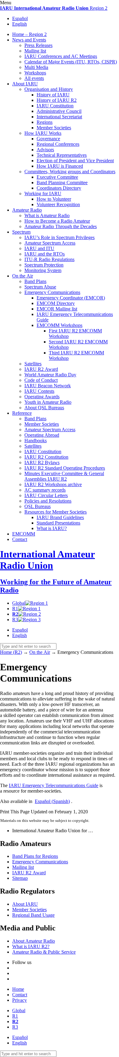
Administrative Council (59, 111)
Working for (42, 193)
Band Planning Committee (62, 182)
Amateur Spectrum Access (49, 242)
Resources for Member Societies (55, 511)
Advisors (45, 149)
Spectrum (21, 232)
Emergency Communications (52, 292)
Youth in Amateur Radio (47, 402)
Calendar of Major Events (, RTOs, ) (70, 61)
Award (41, 369)
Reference (22, 413)
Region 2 (53, 8)
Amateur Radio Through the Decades (60, 226)
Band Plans (35, 281)
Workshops (35, 72)
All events (34, 78)
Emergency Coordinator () (71, 297)
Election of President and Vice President (75, 160)
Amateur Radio (27, 210)
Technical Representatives (62, 155)
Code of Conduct (41, 380)
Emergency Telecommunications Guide (53, 785)
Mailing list (35, 50)
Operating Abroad (41, 435)
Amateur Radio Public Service (44, 952)
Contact (19, 539)
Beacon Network (47, 385)
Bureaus (37, 506)
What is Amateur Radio (47, 215)
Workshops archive (53, 484)
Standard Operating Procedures (64, 468)
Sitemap (20, 878)
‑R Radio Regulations (49, 259)
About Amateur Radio (33, 941)
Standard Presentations (58, 522)
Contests (39, 391)
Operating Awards (42, 396)
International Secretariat (59, 116)
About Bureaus (44, 407)
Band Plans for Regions (35, 856)
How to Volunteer (54, 199)
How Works (42, 133)
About (25, 83)
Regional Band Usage (33, 915)
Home (18, 989)
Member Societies (54, 127)
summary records (45, 490)
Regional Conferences (58, 144)
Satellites (32, 363)
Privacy (19, 1000)
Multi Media (36, 67)
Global (18, 603)
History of (53, 94)
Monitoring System (42, 270)
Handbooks (35, 440)
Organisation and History (48, 89)
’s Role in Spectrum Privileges (59, 237)
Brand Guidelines (60, 517)
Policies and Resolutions (47, 500)
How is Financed (60, 166)
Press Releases (38, 45)
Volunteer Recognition (58, 204)
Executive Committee (57, 177)
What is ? (52, 528)
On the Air (22, 275)
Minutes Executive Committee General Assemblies (64, 476)
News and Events (29, 39)
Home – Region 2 (29, 34)
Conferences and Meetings (60, 56)
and (39, 248)
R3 (15, 619)
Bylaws (42, 462)
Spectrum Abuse (40, 286)
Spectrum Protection (43, 264)
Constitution (55, 105)
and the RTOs (44, 253)
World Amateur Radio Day (50, 374)
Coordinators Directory (59, 188)
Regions (44, 122)
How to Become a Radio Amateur (57, 221)
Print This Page (15, 811)
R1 (15, 608)
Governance (48, 138)
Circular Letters (46, 495)
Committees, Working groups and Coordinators (69, 171)
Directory (56, 303)
